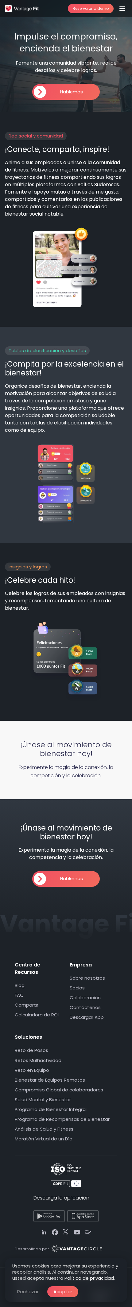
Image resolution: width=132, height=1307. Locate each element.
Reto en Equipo (32, 1070)
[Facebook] (55, 1233)
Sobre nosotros (87, 978)
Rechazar (28, 1291)
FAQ (19, 995)
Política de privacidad (89, 1278)
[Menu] (122, 8)
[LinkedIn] (44, 1233)
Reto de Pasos (31, 1050)
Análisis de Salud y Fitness (44, 1129)
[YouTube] (77, 1233)
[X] (66, 1233)
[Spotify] (88, 1233)
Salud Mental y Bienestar (43, 1099)
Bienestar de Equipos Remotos (50, 1080)
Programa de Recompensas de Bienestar (62, 1119)
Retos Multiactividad (38, 1060)
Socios (77, 988)
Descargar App (87, 1017)
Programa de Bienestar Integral (51, 1109)
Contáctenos (85, 1007)
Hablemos (71, 92)
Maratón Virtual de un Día (43, 1139)
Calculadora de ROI (37, 1014)
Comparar (26, 1005)
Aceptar (62, 1291)
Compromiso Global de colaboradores (59, 1090)
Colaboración (85, 997)
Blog (20, 985)
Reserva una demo (91, 8)
